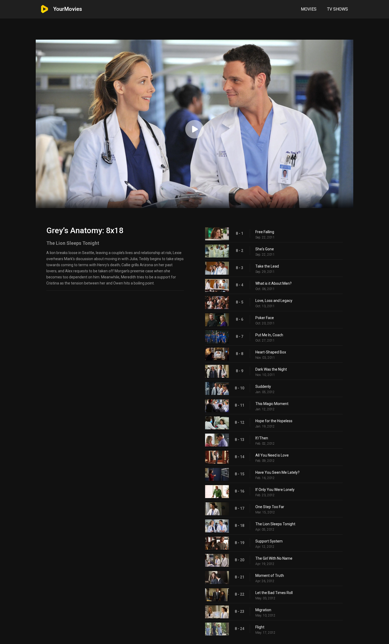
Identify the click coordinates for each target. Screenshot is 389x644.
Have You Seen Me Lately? (277, 472)
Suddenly (263, 386)
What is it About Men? (273, 283)
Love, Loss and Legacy (273, 300)
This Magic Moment (271, 404)
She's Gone (264, 249)
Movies (308, 9)
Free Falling (264, 232)
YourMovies (67, 9)
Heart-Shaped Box (270, 352)
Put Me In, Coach (269, 335)
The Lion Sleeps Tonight (275, 524)
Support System (269, 541)
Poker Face (264, 318)
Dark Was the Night (271, 369)
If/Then (261, 438)
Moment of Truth (269, 575)
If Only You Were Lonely (275, 489)
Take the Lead (267, 266)
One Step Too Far (269, 507)
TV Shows (337, 9)
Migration (263, 610)
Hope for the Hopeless (273, 421)
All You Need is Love (272, 455)
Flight (259, 627)
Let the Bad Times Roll (274, 593)
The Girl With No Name (273, 558)
